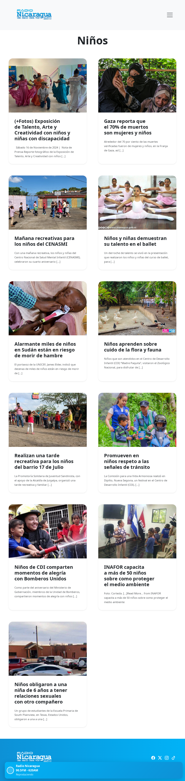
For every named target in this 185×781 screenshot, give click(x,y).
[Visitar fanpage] (153, 758)
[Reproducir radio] (10, 770)
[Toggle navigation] (169, 15)
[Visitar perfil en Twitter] (160, 758)
